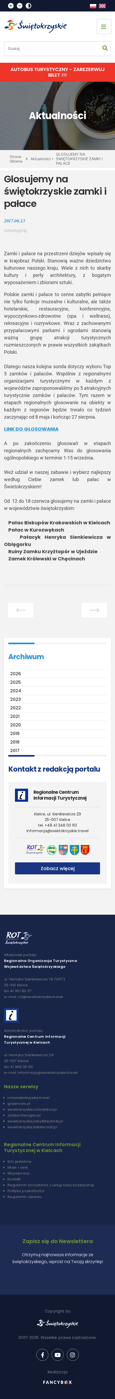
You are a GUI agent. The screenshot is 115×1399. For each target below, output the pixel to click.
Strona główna (16, 158)
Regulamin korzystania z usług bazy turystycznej (50, 1185)
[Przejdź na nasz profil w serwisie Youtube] (58, 1355)
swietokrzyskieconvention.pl (32, 1109)
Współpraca (18, 1173)
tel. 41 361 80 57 (18, 990)
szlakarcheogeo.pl (24, 1115)
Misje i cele (17, 1167)
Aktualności (40, 158)
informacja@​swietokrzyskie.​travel (57, 831)
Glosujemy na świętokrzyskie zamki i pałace (79, 159)
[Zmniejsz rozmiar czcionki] (19, 6)
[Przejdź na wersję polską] (93, 6)
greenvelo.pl (18, 1103)
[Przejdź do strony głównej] (37, 26)
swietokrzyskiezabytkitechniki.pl (35, 1121)
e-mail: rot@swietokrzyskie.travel (33, 996)
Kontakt (14, 1179)
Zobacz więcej (58, 868)
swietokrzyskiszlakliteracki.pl (32, 1127)
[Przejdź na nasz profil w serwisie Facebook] (42, 1355)
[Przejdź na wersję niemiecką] (102, 6)
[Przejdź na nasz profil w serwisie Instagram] (73, 1355)
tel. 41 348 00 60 (18, 1066)
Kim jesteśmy (19, 1161)
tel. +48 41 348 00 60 (57, 825)
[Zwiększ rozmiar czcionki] (11, 6)
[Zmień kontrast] (28, 6)
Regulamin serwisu (24, 1196)
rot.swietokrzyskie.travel (28, 1097)
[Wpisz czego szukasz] (105, 49)
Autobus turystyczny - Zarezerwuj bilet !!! (57, 72)
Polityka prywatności (25, 1190)
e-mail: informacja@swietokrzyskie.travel (41, 1072)
